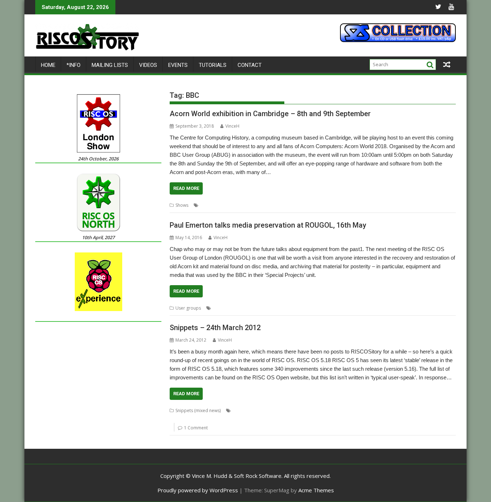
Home (48, 65)
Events (178, 65)
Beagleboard (340, 410)
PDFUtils (256, 419)
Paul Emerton (275, 308)
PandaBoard (210, 419)
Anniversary (260, 410)
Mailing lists (110, 65)
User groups (188, 308)
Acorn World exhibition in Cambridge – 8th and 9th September (270, 113)
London (232, 308)
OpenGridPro (437, 410)
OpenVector (182, 419)
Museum (336, 205)
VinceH (232, 126)
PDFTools (236, 419)
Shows (181, 205)
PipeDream (279, 419)
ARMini (281, 410)
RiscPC (354, 205)
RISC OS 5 (317, 419)
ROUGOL (301, 308)
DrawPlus (366, 410)
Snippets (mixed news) (198, 410)
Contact (250, 65)
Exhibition (315, 205)
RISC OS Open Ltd (347, 419)
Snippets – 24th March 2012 (215, 327)
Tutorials (212, 65)
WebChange (408, 419)
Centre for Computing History (272, 205)
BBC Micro (313, 410)
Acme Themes (316, 490)
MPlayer (413, 410)
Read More (186, 188)
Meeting (251, 308)
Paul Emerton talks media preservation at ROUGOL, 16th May (268, 225)
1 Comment (196, 428)
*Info (73, 65)
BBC (234, 205)
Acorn (221, 205)
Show (369, 205)
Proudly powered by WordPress (197, 490)
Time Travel (325, 308)
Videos (148, 65)
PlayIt (299, 419)
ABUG (206, 205)
